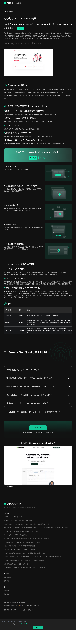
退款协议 (30, 610)
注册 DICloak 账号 (9, 169)
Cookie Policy (25, 624)
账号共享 (11, 12)
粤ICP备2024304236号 (11, 605)
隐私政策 (13, 610)
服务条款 (6, 610)
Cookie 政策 (22, 610)
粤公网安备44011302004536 (31, 605)
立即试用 (20, 28)
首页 (5, 12)
